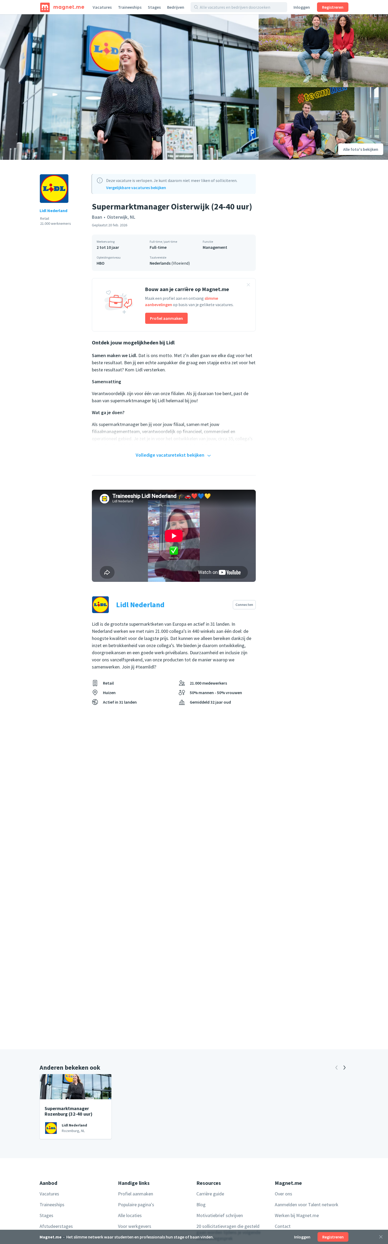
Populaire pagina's (136, 1204)
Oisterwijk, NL (121, 217)
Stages (154, 7)
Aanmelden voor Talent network (306, 1204)
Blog (201, 1204)
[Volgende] (344, 1068)
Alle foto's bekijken (360, 149)
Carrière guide (210, 1194)
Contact (283, 1226)
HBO (101, 263)
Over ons (283, 1194)
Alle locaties (130, 1215)
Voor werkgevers (134, 1226)
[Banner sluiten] (248, 285)
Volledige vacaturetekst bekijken (170, 455)
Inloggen (302, 7)
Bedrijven (175, 7)
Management (215, 247)
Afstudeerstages (56, 1226)
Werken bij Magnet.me (297, 1215)
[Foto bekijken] (129, 87)
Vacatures (102, 7)
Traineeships (129, 7)
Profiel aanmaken (166, 318)
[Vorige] (336, 1068)
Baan (97, 217)
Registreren (332, 7)
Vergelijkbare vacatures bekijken (136, 187)
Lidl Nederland (53, 210)
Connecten (244, 604)
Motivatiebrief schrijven (219, 1215)
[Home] (62, 7)
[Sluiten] (381, 1237)
